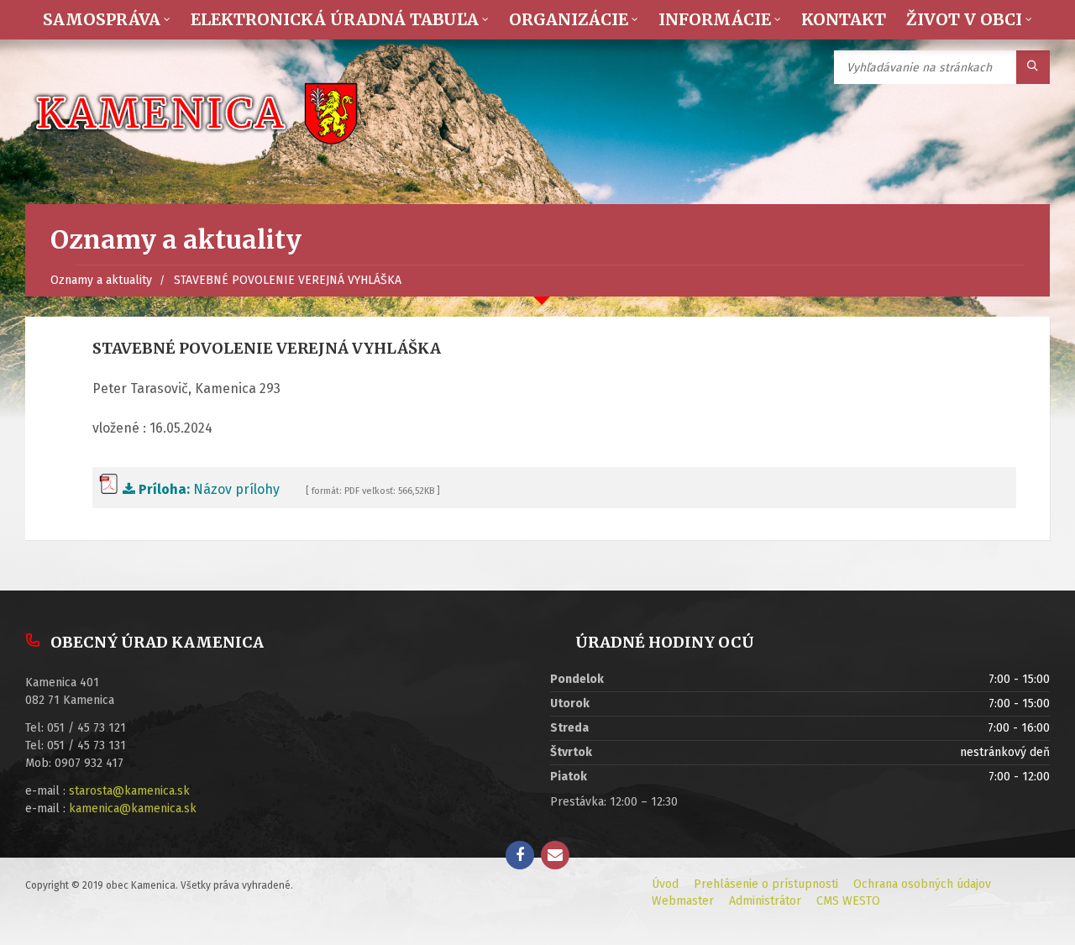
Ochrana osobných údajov (922, 884)
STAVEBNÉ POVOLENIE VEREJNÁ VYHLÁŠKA (287, 280)
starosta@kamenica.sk (129, 791)
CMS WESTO (848, 901)
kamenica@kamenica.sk (133, 808)
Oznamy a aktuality (101, 280)
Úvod (665, 884)
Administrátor (765, 901)
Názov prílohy (209, 489)
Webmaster (683, 901)
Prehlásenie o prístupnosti (766, 884)
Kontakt (843, 19)
